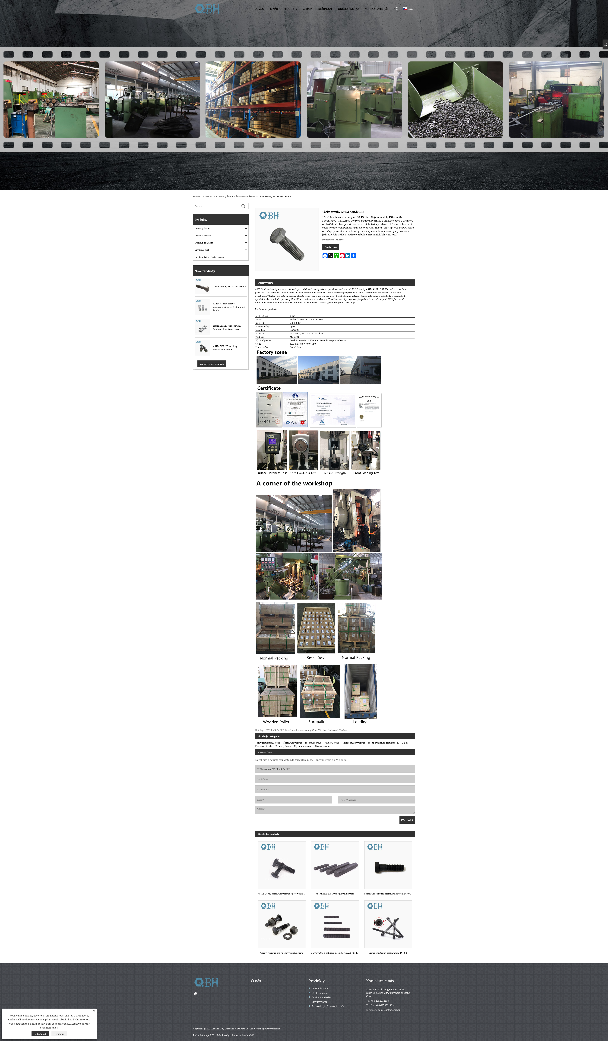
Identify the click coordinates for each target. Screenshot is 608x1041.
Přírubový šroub (283, 745)
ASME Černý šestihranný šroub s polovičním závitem (283, 893)
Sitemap (204, 1035)
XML (218, 1035)
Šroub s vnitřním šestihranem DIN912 (388, 952)
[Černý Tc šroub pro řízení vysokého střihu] (281, 923)
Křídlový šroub (332, 742)
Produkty (210, 196)
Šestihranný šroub (245, 196)
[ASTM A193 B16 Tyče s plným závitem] (335, 864)
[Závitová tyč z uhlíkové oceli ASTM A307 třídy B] (335, 923)
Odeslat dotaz (331, 247)
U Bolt (405, 742)
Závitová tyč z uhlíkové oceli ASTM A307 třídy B (335, 952)
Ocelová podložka (204, 242)
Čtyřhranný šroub (303, 745)
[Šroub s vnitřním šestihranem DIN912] (388, 923)
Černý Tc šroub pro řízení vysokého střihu (281, 952)
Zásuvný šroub (322, 745)
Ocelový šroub (225, 196)
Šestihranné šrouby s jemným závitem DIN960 (388, 893)
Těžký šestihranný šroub (267, 742)
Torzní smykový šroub (353, 742)
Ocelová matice (203, 235)
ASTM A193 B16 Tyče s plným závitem (335, 893)
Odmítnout (40, 1033)
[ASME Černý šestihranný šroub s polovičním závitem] (281, 864)
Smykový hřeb (202, 249)
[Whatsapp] (195, 994)
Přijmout (59, 1033)
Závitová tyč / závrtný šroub (209, 256)
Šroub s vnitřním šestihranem (383, 742)
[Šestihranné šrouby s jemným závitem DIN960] (388, 864)
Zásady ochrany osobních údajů (238, 1035)
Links (196, 1035)
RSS (212, 1035)
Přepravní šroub (313, 742)
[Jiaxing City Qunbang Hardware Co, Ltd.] (207, 8)
